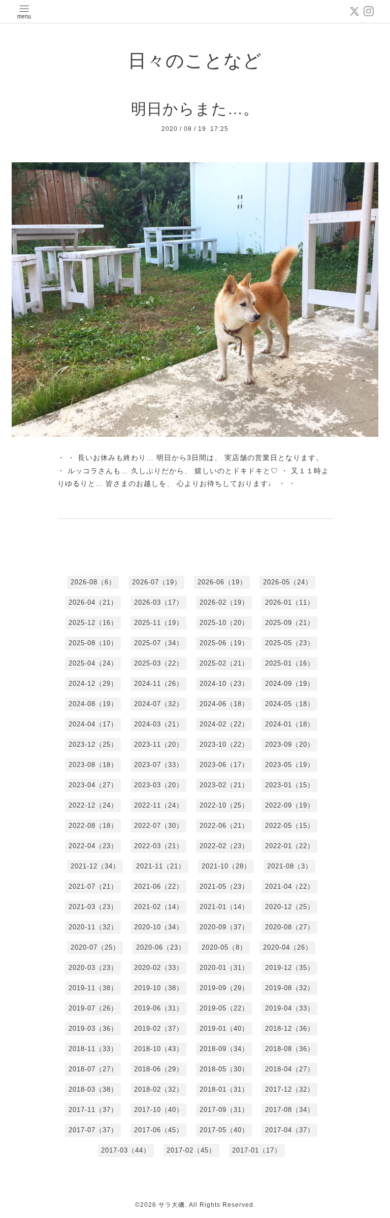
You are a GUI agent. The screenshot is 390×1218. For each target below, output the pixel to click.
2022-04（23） (93, 846)
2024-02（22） (224, 724)
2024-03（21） (158, 724)
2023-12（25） (93, 744)
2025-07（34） (158, 643)
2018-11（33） (93, 1049)
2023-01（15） (289, 785)
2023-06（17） (224, 765)
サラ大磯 (171, 1204)
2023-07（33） (158, 765)
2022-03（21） (158, 846)
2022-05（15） (289, 825)
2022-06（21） (224, 825)
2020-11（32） (93, 927)
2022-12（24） (93, 805)
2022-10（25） (224, 805)
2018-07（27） (93, 1069)
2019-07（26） (93, 1008)
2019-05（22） (224, 1008)
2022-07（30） (158, 825)
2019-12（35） (289, 967)
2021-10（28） (226, 866)
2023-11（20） (158, 744)
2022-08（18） (93, 825)
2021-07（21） (93, 886)
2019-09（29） (224, 988)
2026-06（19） (222, 582)
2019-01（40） (224, 1028)
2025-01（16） (289, 663)
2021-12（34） (95, 866)
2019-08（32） (289, 988)
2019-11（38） (93, 988)
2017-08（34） (289, 1109)
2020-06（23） (160, 947)
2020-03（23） (93, 967)
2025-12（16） (93, 623)
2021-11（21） (160, 866)
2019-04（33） (289, 1008)
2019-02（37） (158, 1028)
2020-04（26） (287, 947)
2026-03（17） (158, 602)
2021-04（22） (289, 886)
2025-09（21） (289, 623)
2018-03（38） (93, 1089)
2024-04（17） (93, 724)
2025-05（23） (289, 643)
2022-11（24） (158, 805)
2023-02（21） (224, 785)
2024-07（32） (158, 704)
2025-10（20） (224, 623)
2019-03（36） (93, 1028)
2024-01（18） (289, 724)
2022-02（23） (224, 846)
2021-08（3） (289, 866)
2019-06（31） (158, 1008)
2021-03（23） (93, 907)
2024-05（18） (289, 704)
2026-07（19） (156, 582)
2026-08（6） (93, 582)
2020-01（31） (224, 967)
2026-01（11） (289, 602)
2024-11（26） (158, 683)
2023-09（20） (289, 744)
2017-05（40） (224, 1130)
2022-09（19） (289, 805)
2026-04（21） (93, 602)
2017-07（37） (93, 1130)
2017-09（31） (224, 1109)
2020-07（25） (95, 947)
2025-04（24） (93, 663)
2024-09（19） (289, 683)
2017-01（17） (256, 1150)
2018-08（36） (289, 1049)
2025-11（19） (158, 623)
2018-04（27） (289, 1069)
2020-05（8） (224, 947)
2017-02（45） (191, 1150)
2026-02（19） (224, 602)
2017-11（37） (93, 1109)
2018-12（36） (289, 1028)
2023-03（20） (158, 785)
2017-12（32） (289, 1089)
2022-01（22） (289, 846)
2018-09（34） (224, 1049)
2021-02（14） (158, 907)
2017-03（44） (125, 1150)
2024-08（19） (93, 704)
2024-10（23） (224, 683)
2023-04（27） (93, 785)
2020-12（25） (289, 907)
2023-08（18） (93, 765)
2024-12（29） (93, 683)
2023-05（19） (289, 765)
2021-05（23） (224, 886)
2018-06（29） (158, 1069)
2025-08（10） (93, 643)
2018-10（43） (158, 1049)
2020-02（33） (158, 967)
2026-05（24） (287, 582)
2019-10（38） (158, 988)
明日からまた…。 (195, 108)
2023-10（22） (224, 744)
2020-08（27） (289, 927)
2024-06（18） (224, 704)
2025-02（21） (224, 663)
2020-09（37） (224, 927)
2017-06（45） (158, 1130)
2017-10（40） (158, 1109)
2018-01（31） (224, 1089)
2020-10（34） (158, 927)
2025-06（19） (224, 643)
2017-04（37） (289, 1130)
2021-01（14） (224, 907)
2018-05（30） (224, 1069)
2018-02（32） (158, 1089)
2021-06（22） (158, 886)
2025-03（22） (158, 663)
